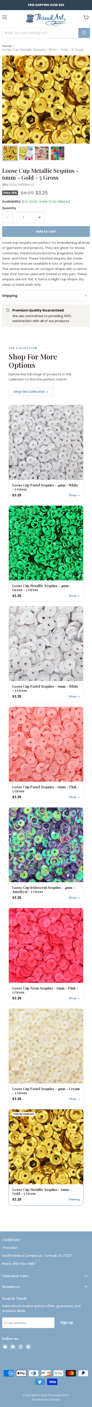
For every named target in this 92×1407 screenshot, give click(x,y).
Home (7, 46)
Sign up (66, 1322)
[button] (10, 153)
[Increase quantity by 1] (40, 217)
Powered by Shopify (46, 1400)
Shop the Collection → (30, 392)
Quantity (9, 208)
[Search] (84, 33)
